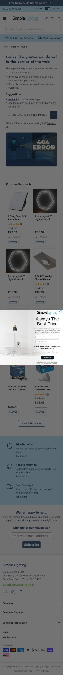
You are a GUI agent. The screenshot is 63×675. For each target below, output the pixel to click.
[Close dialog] (61, 311)
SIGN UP (47, 358)
